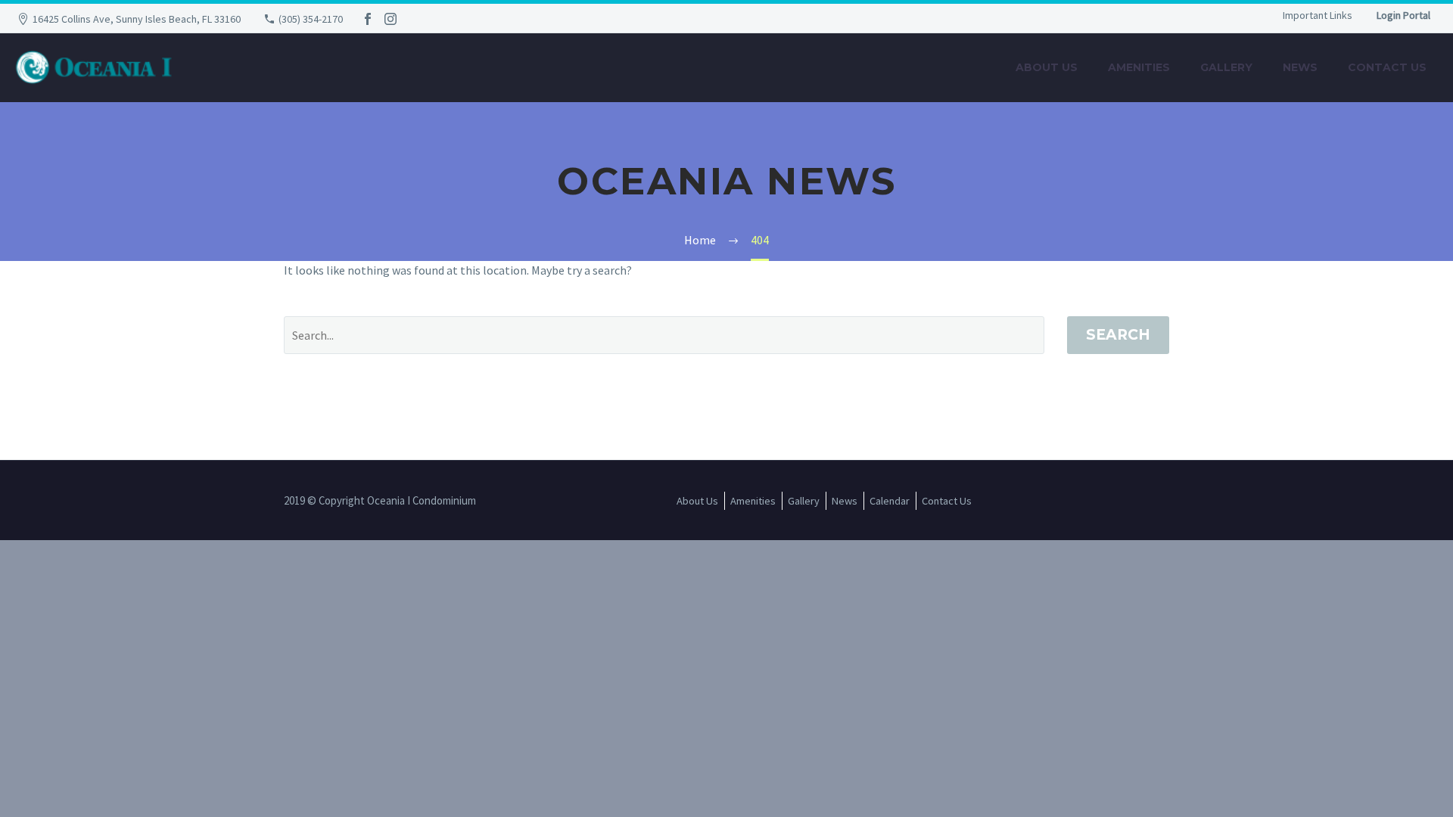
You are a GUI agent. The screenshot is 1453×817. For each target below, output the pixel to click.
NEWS (1300, 67)
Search (1118, 334)
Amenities (1139, 67)
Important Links (1317, 15)
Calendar (890, 500)
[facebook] (367, 19)
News (844, 500)
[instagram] (390, 19)
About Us (1047, 67)
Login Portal (1403, 15)
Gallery (1226, 67)
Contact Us (1387, 67)
